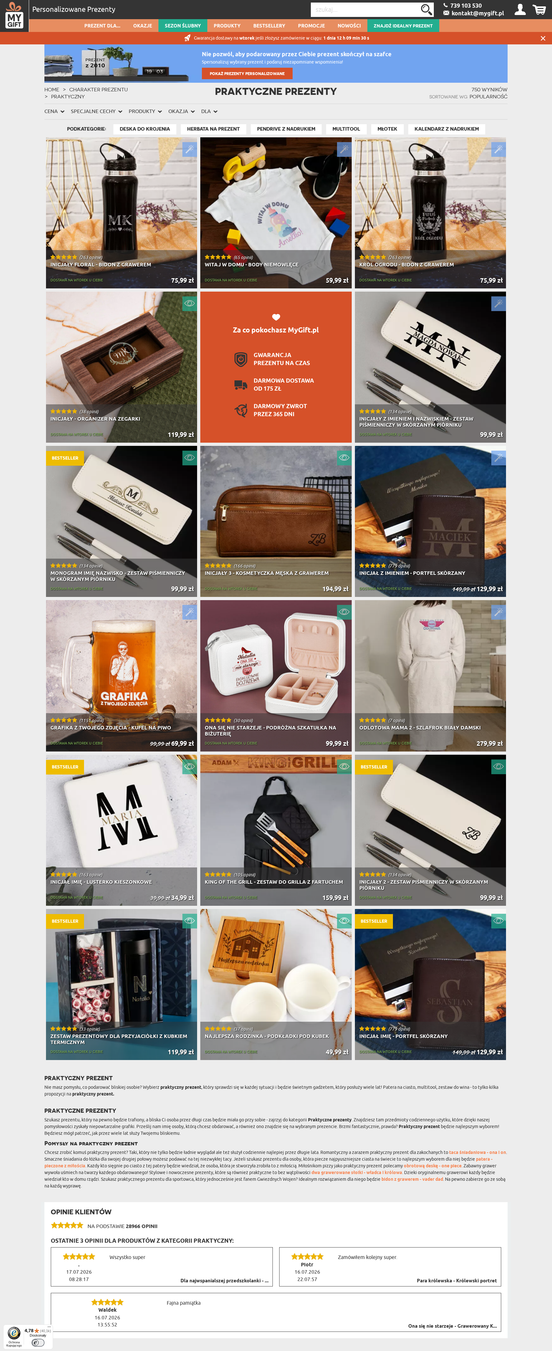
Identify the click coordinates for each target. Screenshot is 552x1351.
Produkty (227, 26)
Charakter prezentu (98, 89)
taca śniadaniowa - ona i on (477, 1153)
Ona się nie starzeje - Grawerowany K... (452, 1326)
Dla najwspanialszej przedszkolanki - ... (224, 1281)
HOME (51, 89)
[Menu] (49, 1328)
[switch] (38, 1343)
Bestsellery (269, 26)
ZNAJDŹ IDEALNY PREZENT (403, 26)
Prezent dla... (102, 26)
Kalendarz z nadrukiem (447, 129)
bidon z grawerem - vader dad (412, 1180)
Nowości (349, 26)
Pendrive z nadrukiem (286, 129)
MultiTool (346, 129)
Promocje (311, 26)
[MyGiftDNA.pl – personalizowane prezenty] (14, 16)
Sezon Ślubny (183, 26)
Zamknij (543, 38)
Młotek (387, 129)
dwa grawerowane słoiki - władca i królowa (356, 1173)
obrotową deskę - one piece (433, 1166)
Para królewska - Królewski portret (457, 1281)
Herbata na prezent (213, 129)
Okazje (142, 26)
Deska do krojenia (145, 129)
